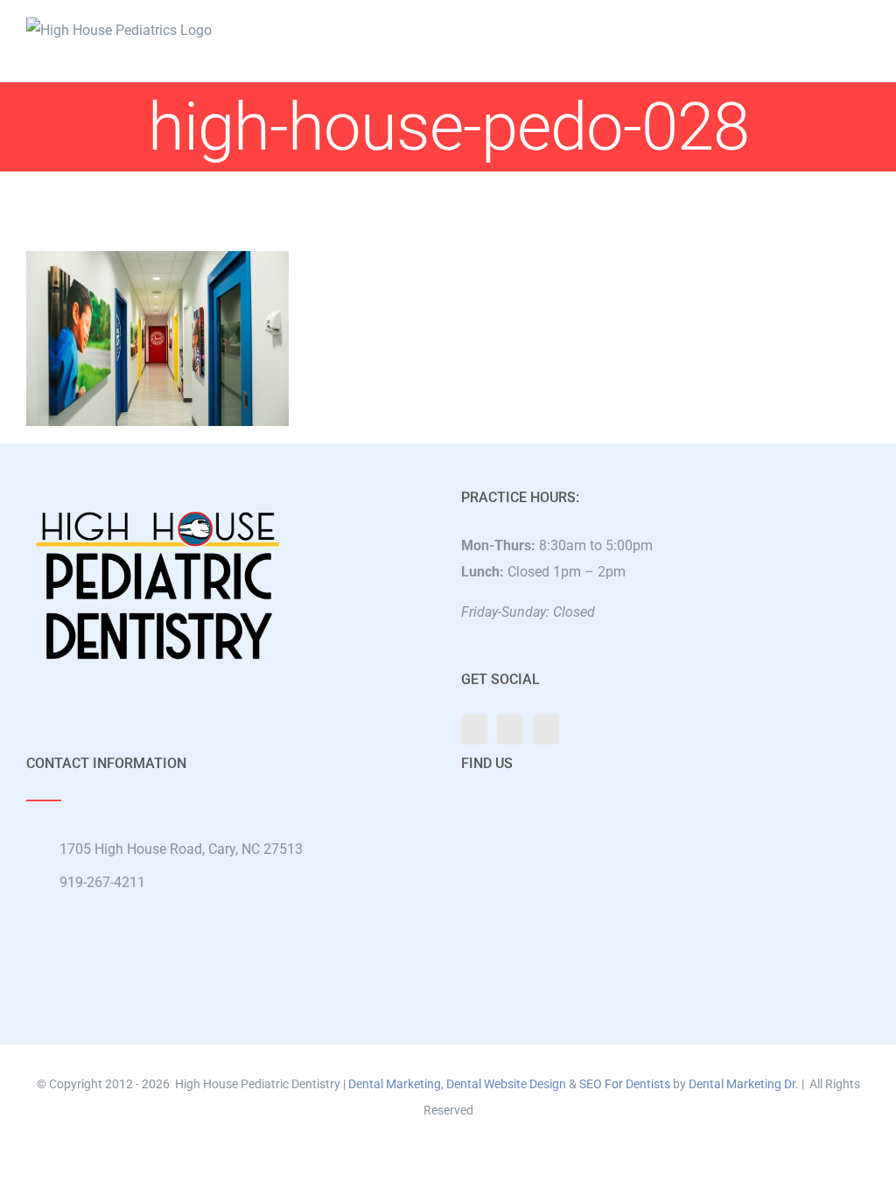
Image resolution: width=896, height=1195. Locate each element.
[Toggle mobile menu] (863, 26)
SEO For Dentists (624, 1084)
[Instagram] (510, 729)
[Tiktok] (546, 729)
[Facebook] (474, 729)
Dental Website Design (506, 1084)
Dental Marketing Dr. (744, 1084)
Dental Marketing (394, 1084)
